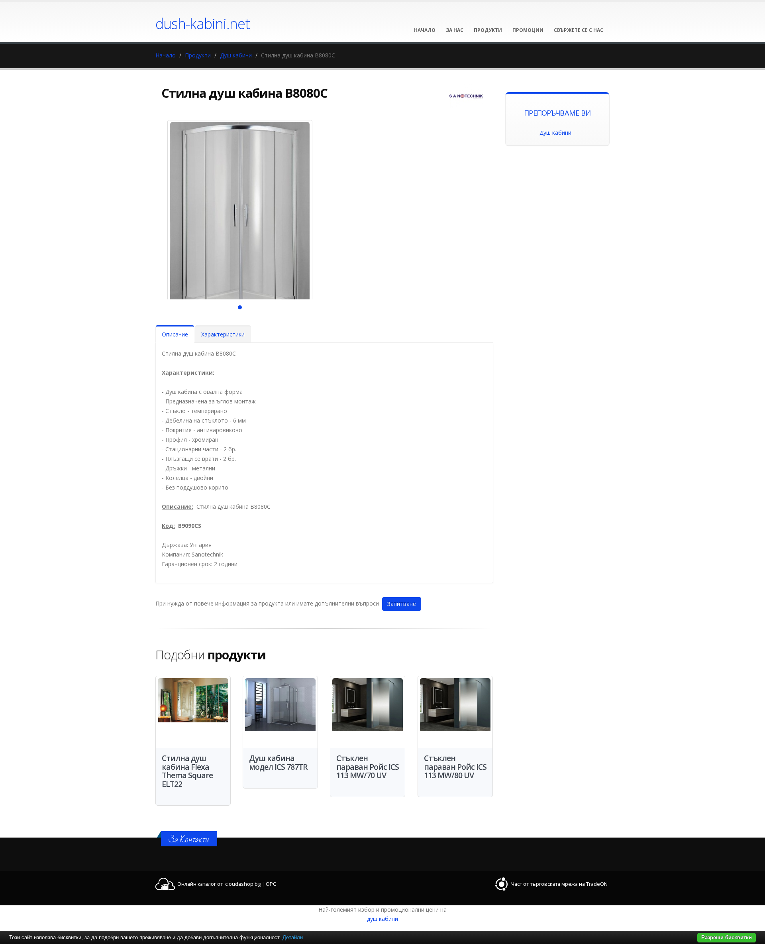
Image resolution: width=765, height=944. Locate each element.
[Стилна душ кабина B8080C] (239, 221)
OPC (271, 884)
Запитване (401, 604)
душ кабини (382, 918)
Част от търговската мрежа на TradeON (559, 884)
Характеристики (223, 334)
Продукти (198, 55)
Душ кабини (236, 55)
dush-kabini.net (202, 23)
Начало (165, 55)
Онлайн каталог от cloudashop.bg (219, 884)
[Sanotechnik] (466, 96)
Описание (175, 334)
